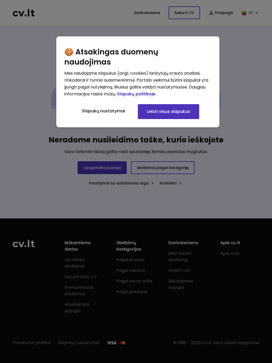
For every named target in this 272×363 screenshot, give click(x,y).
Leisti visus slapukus (168, 111)
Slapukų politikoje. (136, 94)
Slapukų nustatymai (103, 111)
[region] (137, 81)
